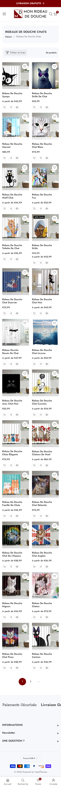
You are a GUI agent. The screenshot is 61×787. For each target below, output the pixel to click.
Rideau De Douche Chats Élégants (12, 453)
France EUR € (29, 758)
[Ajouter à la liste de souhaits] (25, 66)
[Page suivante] (38, 681)
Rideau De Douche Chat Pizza (12, 656)
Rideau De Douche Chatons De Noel (42, 453)
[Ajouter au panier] (4, 158)
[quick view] (4, 107)
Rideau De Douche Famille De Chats (12, 504)
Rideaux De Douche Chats (28, 36)
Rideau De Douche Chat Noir (42, 301)
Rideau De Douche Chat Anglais (42, 554)
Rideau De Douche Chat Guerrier (12, 301)
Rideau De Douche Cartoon (42, 656)
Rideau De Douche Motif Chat (12, 196)
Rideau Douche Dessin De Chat (10, 352)
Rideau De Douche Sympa (12, 95)
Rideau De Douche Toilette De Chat (12, 247)
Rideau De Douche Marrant (12, 145)
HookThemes (41, 772)
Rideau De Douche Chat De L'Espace (12, 554)
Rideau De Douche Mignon (12, 605)
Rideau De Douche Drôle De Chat (42, 95)
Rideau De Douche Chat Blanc (42, 145)
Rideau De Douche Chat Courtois (42, 402)
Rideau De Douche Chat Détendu (42, 504)
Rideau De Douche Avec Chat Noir (12, 402)
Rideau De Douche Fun (42, 196)
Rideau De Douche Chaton (42, 605)
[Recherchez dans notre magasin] (51, 14)
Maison (8, 36)
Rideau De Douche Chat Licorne (42, 352)
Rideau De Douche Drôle (42, 247)
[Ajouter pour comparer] (10, 107)
